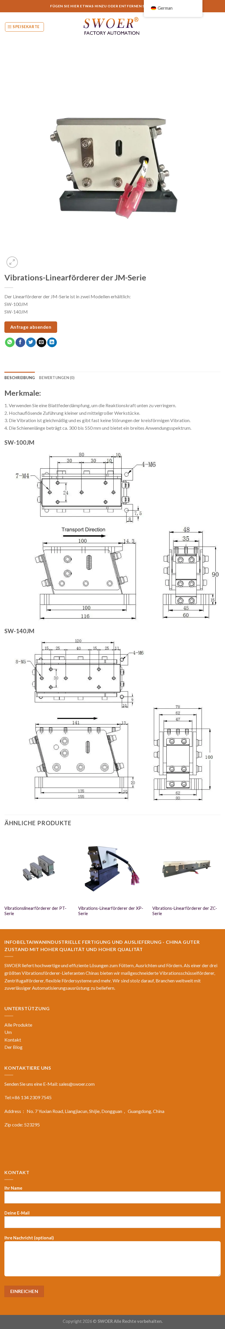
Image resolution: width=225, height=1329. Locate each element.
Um (8, 1032)
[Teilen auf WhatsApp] (10, 342)
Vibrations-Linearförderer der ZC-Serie (184, 911)
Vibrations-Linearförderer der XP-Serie (110, 911)
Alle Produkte (18, 1024)
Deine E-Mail (17, 1212)
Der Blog (13, 1047)
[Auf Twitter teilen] (31, 342)
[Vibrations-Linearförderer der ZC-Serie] (186, 868)
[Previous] (4, 881)
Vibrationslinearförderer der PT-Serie (35, 911)
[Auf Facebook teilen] (20, 342)
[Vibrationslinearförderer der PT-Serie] (38, 868)
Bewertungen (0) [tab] (56, 377)
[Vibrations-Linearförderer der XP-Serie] (112, 868)
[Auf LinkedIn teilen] (52, 342)
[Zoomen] (12, 262)
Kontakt (12, 1039)
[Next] (220, 881)
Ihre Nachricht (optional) (29, 1237)
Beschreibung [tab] (19, 377)
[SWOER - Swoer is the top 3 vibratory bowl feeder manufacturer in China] (112, 27)
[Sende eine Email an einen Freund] (41, 342)
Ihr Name (13, 1188)
